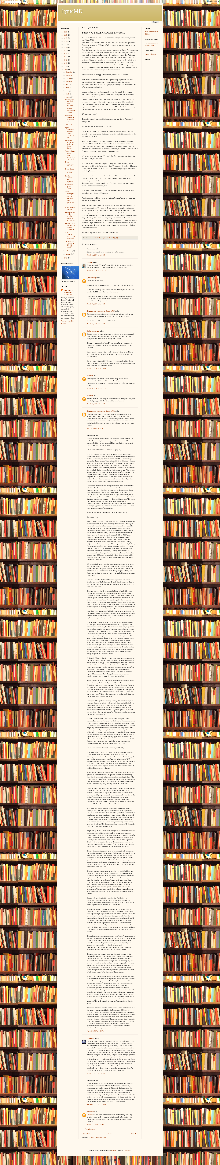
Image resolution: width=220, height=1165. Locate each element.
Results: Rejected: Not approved (69, 179)
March (68, 97)
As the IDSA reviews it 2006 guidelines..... (70, 200)
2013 (65, 57)
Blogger (127, 1150)
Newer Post (86, 1134)
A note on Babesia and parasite (70, 111)
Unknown (90, 1111)
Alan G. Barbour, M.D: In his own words (70, 235)
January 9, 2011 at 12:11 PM (96, 1104)
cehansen (90, 375)
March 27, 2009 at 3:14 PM (96, 304)
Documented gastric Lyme (69, 187)
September (69, 81)
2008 (65, 258)
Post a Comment (90, 1129)
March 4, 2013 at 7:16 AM (95, 1124)
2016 (65, 47)
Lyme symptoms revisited (69, 164)
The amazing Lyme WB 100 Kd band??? (69, 244)
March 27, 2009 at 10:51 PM (96, 368)
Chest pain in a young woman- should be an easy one (70, 216)
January (68, 254)
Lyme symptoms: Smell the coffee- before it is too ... (69, 132)
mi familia (90, 1038)
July (67, 84)
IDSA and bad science (70, 208)
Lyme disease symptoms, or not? (69, 171)
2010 (65, 66)
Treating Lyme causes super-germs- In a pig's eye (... (70, 155)
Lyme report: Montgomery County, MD (101, 311)
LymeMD (72, 10)
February (69, 251)
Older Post (134, 1134)
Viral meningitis (69, 193)
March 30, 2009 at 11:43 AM (96, 388)
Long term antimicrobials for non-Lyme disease (69, 144)
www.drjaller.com (151, 54)
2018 (65, 41)
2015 (65, 50)
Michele (89, 262)
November (69, 75)
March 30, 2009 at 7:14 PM (96, 404)
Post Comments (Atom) (98, 1137)
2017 (65, 44)
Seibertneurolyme (93, 331)
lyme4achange (92, 277)
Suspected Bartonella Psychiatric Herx (69, 118)
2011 (65, 63)
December (69, 72)
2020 (65, 35)
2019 (65, 38)
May (67, 91)
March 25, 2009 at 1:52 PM (96, 255)
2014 (65, 54)
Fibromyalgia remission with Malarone (69, 102)
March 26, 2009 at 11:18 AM (96, 270)
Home (110, 1134)
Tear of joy (68, 124)
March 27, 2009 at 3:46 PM (96, 324)
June (67, 87)
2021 (65, 32)
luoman (113, 1150)
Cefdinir (89, 1115)
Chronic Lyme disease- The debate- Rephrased (70, 226)
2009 (65, 69)
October (68, 78)
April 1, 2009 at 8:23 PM (95, 428)
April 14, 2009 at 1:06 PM (95, 1031)
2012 (65, 60)
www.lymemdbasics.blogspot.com (151, 44)
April (68, 94)
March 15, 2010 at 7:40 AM (96, 1073)
